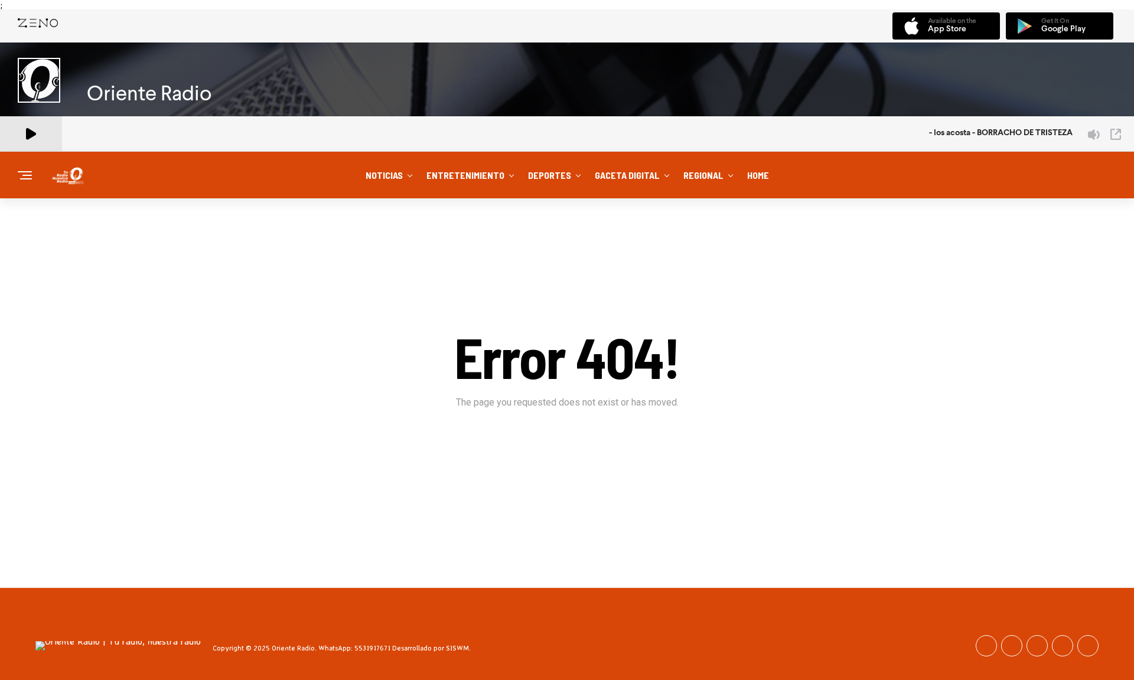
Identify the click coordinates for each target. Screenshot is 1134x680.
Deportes (549, 175)
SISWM (457, 647)
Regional (703, 175)
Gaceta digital (627, 175)
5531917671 (372, 647)
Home (758, 175)
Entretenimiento (465, 175)
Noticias (384, 175)
